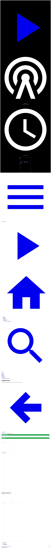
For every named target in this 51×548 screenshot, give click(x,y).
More (2, 436)
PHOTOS (4, 318)
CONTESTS (4, 317)
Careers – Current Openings (8, 321)
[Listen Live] (25, 27)
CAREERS (4, 320)
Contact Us (6, 319)
